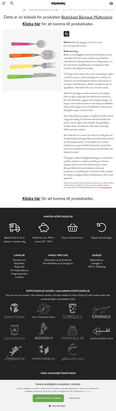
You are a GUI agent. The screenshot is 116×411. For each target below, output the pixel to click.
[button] (58, 406)
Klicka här (31, 23)
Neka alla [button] (74, 398)
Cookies (19, 276)
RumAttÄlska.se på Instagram (58, 263)
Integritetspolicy (19, 273)
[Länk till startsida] (24, 10)
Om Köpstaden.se (19, 270)
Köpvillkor (19, 263)
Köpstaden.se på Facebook (58, 259)
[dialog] (58, 395)
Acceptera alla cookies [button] (48, 398)
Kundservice (19, 259)
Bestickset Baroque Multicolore (86, 17)
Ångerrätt (19, 266)
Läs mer (87, 391)
